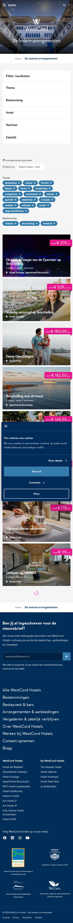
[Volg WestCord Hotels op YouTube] (27, 838)
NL (64, 5)
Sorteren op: (9, 166)
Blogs (7, 748)
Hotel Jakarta (49, 772)
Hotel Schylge (11, 777)
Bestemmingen (16, 697)
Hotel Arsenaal (49, 777)
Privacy (16, 917)
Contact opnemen (18, 740)
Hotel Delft (9, 819)
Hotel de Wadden (13, 767)
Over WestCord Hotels (23, 726)
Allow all (36, 471)
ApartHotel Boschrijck (16, 781)
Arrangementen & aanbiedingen (31, 711)
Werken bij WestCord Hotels (28, 733)
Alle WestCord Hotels (22, 690)
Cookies (6, 917)
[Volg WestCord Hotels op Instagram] (20, 838)
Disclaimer (27, 917)
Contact (38, 917)
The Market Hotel (51, 767)
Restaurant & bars (18, 704)
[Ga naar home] (36, 26)
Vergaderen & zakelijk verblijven (31, 719)
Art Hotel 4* (10, 805)
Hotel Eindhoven (12, 791)
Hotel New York (50, 781)
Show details (55, 460)
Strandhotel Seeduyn (15, 772)
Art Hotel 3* (10, 801)
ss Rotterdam (48, 786)
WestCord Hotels (18, 912)
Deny (36, 493)
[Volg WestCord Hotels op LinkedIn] (12, 838)
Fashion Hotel (11, 796)
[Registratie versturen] (66, 656)
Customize (34, 482)
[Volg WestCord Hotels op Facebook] (5, 838)
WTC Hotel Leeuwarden (16, 786)
